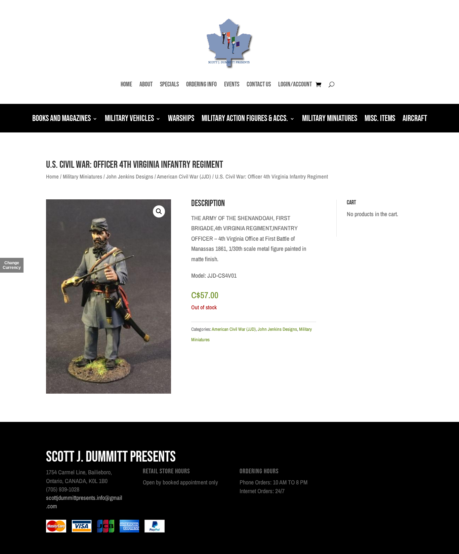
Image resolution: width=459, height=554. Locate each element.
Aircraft (415, 119)
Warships (181, 119)
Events (231, 84)
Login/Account (295, 84)
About (146, 84)
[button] (159, 211)
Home (126, 84)
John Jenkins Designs (129, 176)
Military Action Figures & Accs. (245, 119)
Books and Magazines (61, 119)
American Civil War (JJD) (184, 176)
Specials (169, 84)
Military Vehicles (129, 119)
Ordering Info (201, 84)
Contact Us (259, 84)
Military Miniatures (329, 119)
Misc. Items (380, 119)
